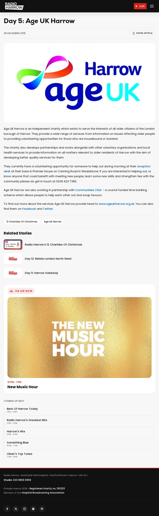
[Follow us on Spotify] (33, 508)
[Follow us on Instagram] (24, 508)
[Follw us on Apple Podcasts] (42, 508)
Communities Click (88, 190)
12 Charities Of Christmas (21, 221)
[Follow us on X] (15, 508)
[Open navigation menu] (151, 6)
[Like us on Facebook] (7, 508)
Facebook (29, 209)
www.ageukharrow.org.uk (116, 204)
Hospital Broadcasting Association (43, 492)
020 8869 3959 (22, 480)
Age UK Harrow (52, 221)
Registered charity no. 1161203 (47, 488)
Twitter (48, 209)
